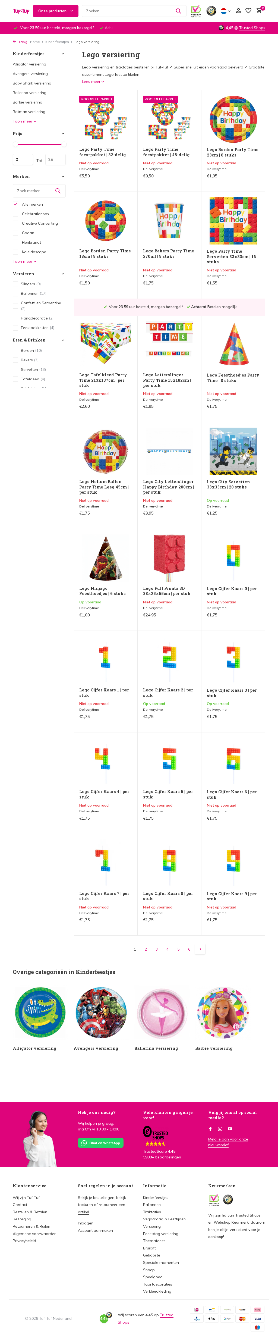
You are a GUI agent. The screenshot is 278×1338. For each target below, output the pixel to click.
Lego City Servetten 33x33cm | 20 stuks (228, 484)
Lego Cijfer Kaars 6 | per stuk (232, 794)
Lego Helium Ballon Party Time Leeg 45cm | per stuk (104, 487)
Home (35, 42)
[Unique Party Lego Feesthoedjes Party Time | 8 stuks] (233, 344)
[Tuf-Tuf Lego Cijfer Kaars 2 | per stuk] (169, 660)
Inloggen (85, 1223)
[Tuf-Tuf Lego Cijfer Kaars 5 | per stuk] (169, 761)
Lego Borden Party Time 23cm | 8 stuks (232, 152)
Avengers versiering (30, 73)
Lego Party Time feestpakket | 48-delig (166, 152)
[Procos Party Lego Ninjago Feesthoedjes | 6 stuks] (105, 558)
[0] (258, 11)
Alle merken (32, 204)
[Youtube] (230, 1129)
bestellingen (103, 1197)
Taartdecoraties (157, 1284)
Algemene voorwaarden (34, 1233)
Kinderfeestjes (57, 42)
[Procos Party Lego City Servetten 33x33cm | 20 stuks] (233, 451)
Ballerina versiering (29, 92)
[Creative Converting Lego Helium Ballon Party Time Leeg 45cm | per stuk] (105, 451)
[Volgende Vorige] (200, 949)
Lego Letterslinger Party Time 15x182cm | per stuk (167, 380)
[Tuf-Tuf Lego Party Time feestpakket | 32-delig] (105, 119)
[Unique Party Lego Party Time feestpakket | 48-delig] (169, 119)
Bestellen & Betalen (30, 1211)
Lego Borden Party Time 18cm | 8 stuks (105, 253)
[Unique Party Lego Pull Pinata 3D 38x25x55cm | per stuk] (169, 558)
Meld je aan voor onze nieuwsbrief (228, 1142)
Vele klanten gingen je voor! (168, 1115)
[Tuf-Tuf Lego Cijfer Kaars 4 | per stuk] (105, 761)
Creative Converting (39, 223)
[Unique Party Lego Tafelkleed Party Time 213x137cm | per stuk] (105, 344)
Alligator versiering (29, 64)
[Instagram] (220, 1129)
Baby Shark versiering (32, 83)
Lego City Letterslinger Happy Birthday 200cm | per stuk (168, 487)
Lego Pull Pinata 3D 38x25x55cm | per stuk (167, 591)
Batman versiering (29, 111)
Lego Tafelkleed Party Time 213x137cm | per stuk (103, 380)
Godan (27, 232)
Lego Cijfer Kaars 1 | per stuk (104, 692)
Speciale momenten (161, 1262)
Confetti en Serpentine (41, 305)
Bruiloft (149, 1248)
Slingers (31, 283)
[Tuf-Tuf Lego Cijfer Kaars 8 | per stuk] (169, 863)
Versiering (152, 1226)
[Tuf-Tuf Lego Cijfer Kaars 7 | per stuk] (105, 863)
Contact (20, 1204)
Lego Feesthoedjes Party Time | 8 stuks (233, 377)
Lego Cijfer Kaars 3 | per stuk (232, 693)
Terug (22, 42)
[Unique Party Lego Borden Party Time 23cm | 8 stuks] (233, 119)
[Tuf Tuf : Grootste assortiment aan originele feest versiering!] (21, 11)
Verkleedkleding (157, 1291)
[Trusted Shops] (211, 11)
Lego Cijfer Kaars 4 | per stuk (104, 794)
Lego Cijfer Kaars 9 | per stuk (232, 896)
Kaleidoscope (33, 251)
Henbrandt (31, 242)
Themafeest (154, 1240)
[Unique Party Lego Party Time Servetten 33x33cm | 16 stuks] (233, 221)
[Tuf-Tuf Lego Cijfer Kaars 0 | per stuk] (233, 558)
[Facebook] (210, 1129)
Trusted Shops (252, 27)
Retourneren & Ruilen (31, 1226)
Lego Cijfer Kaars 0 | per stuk (232, 591)
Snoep (149, 1269)
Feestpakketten (37, 327)
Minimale (23, 159)
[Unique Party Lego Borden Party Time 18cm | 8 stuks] (105, 221)
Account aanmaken (95, 1230)
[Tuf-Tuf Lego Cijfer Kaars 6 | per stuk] (233, 761)
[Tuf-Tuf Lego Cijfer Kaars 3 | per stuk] (233, 660)
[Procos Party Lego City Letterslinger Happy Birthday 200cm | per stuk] (169, 451)
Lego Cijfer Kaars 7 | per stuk (104, 896)
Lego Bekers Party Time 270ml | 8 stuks (168, 253)
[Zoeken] (178, 11)
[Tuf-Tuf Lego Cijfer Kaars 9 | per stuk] (233, 863)
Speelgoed (153, 1276)
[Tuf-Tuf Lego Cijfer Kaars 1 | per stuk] (105, 660)
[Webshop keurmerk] (196, 11)
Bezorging (22, 1219)
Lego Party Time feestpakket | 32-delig (102, 152)
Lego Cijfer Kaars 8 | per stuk (168, 896)
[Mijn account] (238, 11)
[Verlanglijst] (248, 11)
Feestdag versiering (160, 1233)
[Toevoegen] (250, 519)
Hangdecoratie (37, 318)
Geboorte (151, 1255)
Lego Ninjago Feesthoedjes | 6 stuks (102, 591)
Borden (31, 350)
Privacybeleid (24, 1240)
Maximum (55, 159)
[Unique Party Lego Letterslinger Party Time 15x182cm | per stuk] (169, 344)
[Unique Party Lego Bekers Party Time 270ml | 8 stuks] (169, 221)
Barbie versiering (27, 102)
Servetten (33, 369)
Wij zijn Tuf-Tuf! (26, 1197)
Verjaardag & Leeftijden (164, 1219)
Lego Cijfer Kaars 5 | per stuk (168, 794)
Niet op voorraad (110, 181)
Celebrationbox (35, 213)
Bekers (30, 360)
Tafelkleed (33, 379)
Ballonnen (33, 293)
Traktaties (152, 1211)
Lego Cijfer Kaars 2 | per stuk (168, 692)
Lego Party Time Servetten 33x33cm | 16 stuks (231, 256)
